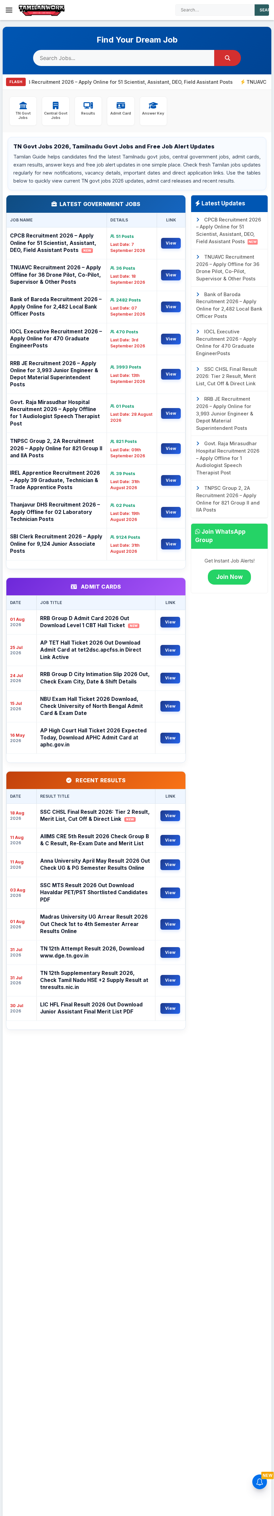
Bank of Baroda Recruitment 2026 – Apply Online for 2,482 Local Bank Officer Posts (56, 306)
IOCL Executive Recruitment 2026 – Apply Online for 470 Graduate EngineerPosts (56, 338)
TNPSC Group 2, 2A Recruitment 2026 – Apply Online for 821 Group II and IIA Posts (56, 448)
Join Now (229, 577)
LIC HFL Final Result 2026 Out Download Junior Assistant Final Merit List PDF (91, 1008)
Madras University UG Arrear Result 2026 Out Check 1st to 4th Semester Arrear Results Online (94, 924)
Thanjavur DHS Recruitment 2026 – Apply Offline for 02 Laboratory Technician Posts (55, 512)
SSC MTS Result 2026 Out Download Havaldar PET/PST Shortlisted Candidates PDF (94, 892)
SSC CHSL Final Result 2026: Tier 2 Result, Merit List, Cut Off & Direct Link (95, 815)
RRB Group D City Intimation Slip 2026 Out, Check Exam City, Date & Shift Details (95, 677)
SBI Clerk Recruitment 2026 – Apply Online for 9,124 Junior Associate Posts (56, 543)
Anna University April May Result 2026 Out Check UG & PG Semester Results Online (95, 864)
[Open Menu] (9, 10)
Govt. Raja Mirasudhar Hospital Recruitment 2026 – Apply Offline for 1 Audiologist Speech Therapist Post (55, 413)
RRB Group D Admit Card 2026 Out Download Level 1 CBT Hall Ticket (89, 622)
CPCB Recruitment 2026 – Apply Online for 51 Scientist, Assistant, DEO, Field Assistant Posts (53, 243)
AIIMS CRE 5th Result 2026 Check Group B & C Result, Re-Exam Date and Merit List (94, 840)
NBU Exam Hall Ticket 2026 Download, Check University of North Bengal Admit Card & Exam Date (91, 706)
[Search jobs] (227, 58)
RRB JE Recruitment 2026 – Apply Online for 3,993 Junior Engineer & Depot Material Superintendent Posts (54, 374)
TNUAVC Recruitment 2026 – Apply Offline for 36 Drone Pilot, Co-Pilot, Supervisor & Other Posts (55, 274)
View (171, 243)
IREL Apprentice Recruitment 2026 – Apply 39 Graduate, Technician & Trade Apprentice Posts (55, 480)
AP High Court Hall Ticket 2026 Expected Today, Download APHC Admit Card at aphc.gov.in (93, 737)
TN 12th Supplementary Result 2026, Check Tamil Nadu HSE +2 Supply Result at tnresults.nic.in (94, 980)
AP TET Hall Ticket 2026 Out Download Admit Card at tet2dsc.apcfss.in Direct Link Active (90, 650)
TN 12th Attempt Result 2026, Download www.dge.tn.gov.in (92, 952)
